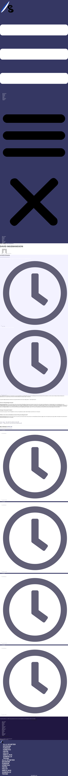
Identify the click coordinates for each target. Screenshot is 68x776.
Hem (1, 243)
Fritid (3, 239)
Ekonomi (3, 237)
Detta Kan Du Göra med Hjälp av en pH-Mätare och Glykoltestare (15, 258)
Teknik (3, 99)
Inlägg (4, 243)
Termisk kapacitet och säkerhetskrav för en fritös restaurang (14, 431)
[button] (34, 168)
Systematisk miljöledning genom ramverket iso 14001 (12, 503)
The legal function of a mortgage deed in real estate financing (14, 646)
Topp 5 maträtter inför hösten (7, 327)
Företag (3, 238)
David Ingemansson (3, 404)
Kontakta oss (2, 739)
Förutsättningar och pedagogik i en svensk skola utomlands (14, 574)
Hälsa (3, 240)
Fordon (3, 238)
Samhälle (3, 242)
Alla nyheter (4, 236)
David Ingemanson (3, 416)
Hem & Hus (4, 241)
